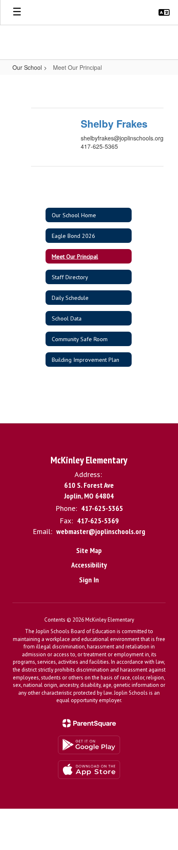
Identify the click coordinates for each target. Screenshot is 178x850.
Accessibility (89, 565)
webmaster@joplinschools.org (100, 531)
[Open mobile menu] (17, 12)
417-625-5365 (102, 508)
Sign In (89, 579)
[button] (164, 12)
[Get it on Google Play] (89, 745)
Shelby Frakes (114, 123)
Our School (27, 67)
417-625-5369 (98, 520)
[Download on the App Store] (89, 769)
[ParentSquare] (89, 723)
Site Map (89, 550)
